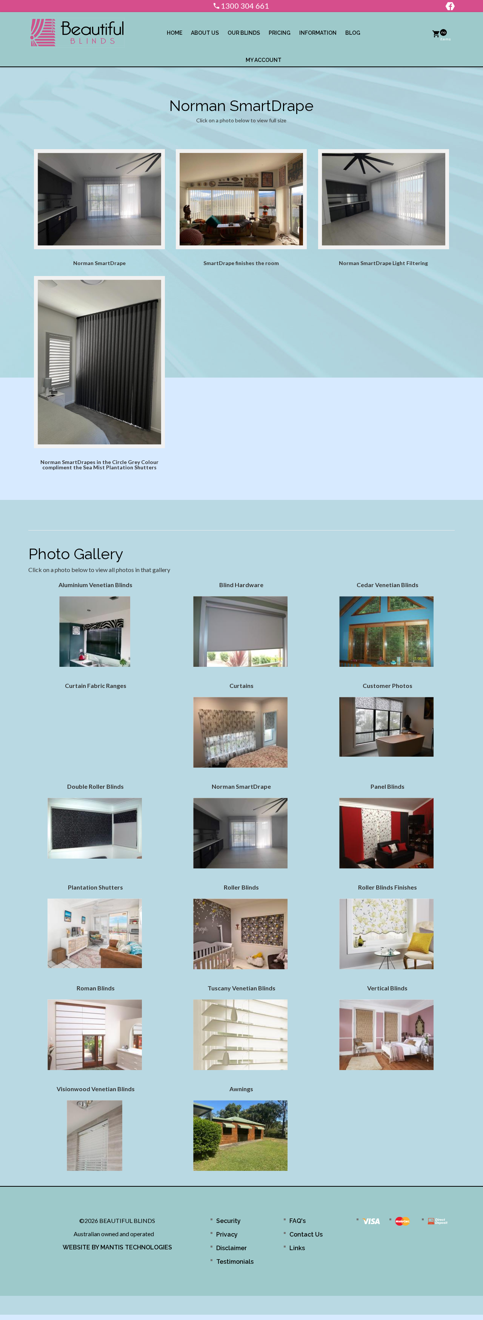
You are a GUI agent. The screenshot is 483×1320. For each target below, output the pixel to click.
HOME (174, 33)
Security (228, 1220)
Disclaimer (231, 1248)
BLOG (352, 33)
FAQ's (297, 1220)
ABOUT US (205, 33)
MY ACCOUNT (263, 60)
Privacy (227, 1234)
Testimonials (235, 1261)
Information (318, 33)
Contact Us (306, 1234)
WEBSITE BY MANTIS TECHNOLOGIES (117, 1247)
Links (297, 1248)
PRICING (280, 33)
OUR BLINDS (244, 33)
